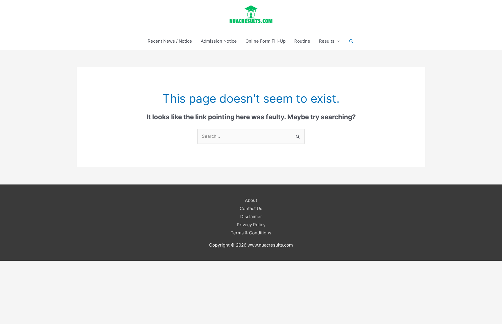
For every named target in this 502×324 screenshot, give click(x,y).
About (251, 200)
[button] (351, 41)
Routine (302, 41)
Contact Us (251, 208)
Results (326, 41)
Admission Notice (219, 41)
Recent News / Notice (170, 41)
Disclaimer (251, 216)
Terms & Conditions (251, 233)
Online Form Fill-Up (265, 41)
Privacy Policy (251, 224)
